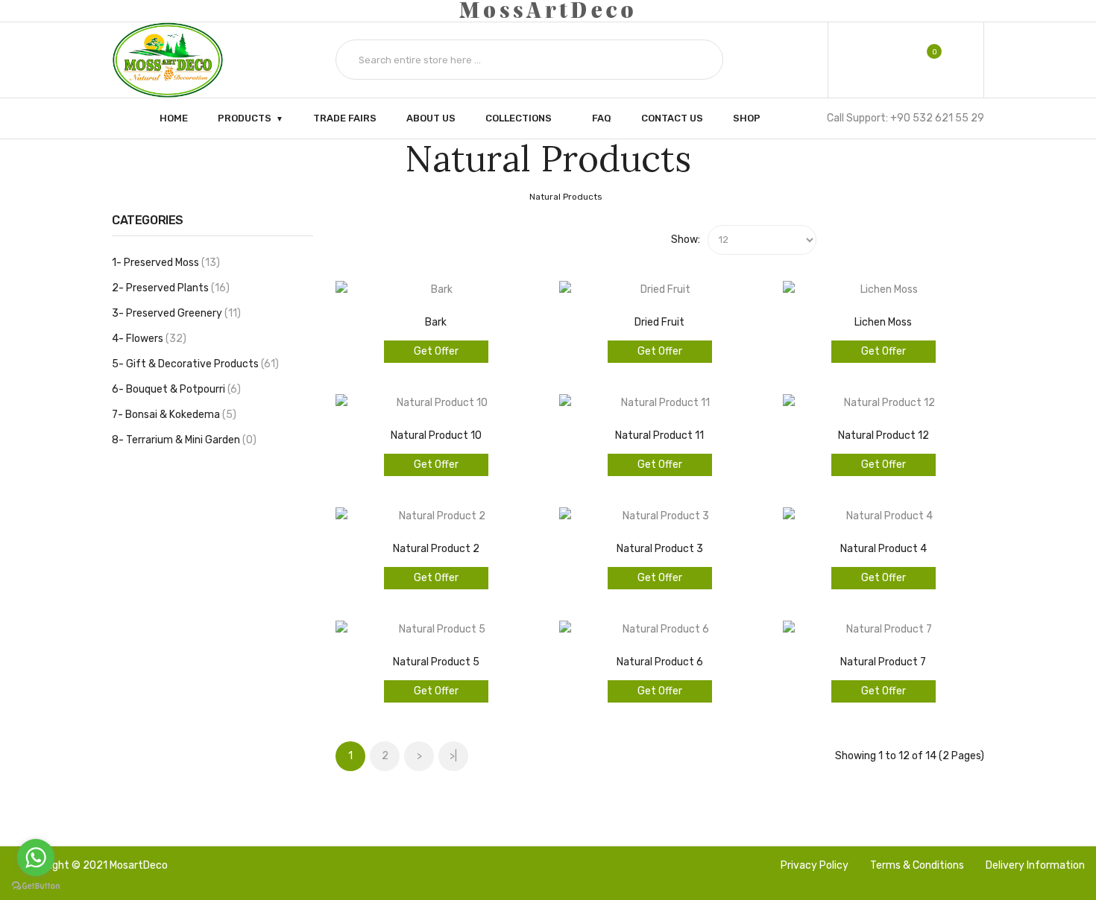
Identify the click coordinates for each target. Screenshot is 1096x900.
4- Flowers (147, 338)
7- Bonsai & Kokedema (172, 414)
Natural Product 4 (883, 548)
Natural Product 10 (436, 435)
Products (244, 117)
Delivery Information (1035, 865)
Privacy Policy (814, 865)
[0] (924, 59)
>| (453, 756)
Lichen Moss (883, 322)
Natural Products (565, 196)
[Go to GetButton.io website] (36, 885)
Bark (436, 322)
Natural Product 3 (660, 548)
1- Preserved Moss (164, 262)
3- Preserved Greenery (174, 313)
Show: (685, 239)
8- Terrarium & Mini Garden (182, 440)
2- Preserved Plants (169, 288)
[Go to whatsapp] (35, 857)
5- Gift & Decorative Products (193, 364)
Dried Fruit (659, 322)
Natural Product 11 (659, 435)
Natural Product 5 (436, 662)
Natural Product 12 (883, 435)
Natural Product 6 (660, 662)
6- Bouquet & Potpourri (174, 389)
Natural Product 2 (436, 548)
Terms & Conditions (917, 865)
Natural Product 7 (883, 662)
